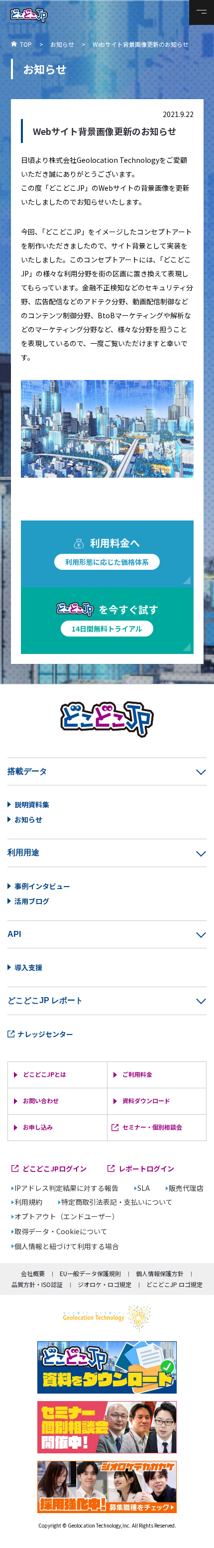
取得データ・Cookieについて (60, 1231)
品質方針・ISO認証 (37, 1284)
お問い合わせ (41, 1100)
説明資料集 (31, 804)
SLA (143, 1188)
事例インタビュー (42, 886)
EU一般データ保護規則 (90, 1273)
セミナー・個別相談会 (152, 1127)
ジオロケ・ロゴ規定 (104, 1284)
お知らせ (28, 819)
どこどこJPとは (44, 1074)
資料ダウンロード (146, 1100)
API (14, 934)
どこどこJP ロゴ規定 (174, 1284)
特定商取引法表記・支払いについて (117, 1202)
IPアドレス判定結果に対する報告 (66, 1188)
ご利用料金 (137, 1074)
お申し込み (38, 1127)
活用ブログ (31, 901)
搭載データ (27, 771)
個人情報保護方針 (160, 1273)
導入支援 (28, 967)
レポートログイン (146, 1168)
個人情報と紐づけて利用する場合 (66, 1246)
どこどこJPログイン (54, 1168)
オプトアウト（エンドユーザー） (66, 1216)
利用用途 (23, 852)
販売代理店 (186, 1188)
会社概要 (33, 1273)
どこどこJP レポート (45, 1000)
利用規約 (28, 1202)
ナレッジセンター (45, 1034)
